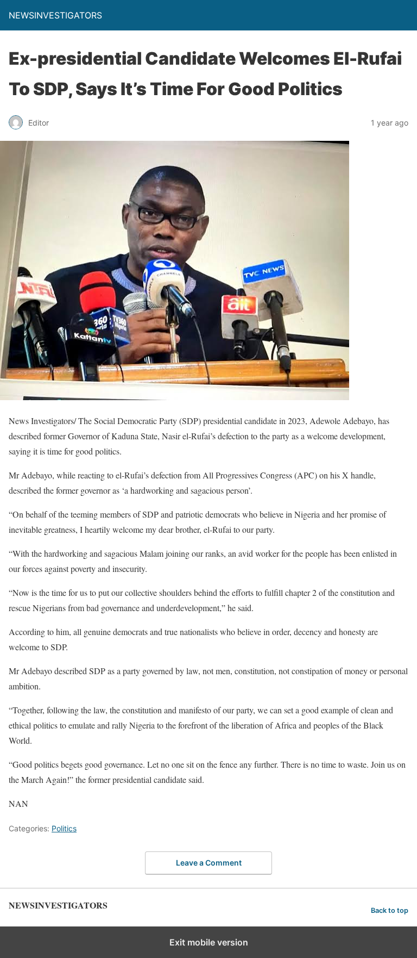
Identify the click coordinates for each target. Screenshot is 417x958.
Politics (64, 828)
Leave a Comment (209, 862)
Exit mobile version (208, 942)
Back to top (389, 910)
